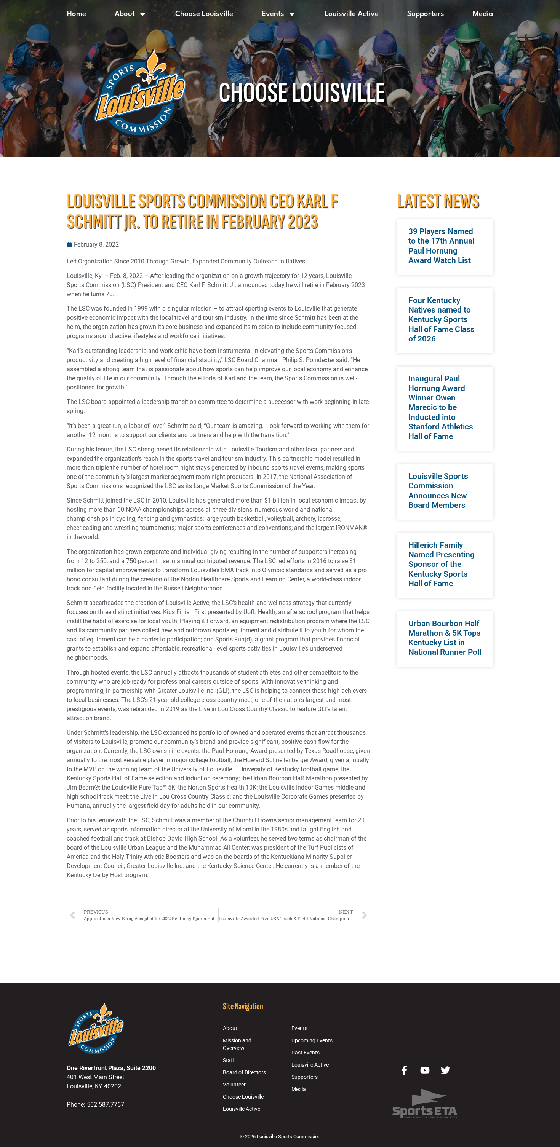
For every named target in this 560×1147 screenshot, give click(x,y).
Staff (229, 1060)
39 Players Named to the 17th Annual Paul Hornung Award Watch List (441, 246)
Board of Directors (244, 1072)
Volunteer (234, 1085)
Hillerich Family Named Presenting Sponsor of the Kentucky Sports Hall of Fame (441, 564)
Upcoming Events (312, 1040)
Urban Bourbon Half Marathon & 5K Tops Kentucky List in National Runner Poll (444, 638)
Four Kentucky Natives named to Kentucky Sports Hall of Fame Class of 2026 (441, 319)
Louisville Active (352, 14)
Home (76, 14)
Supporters (425, 14)
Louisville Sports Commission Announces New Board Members (438, 491)
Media (483, 14)
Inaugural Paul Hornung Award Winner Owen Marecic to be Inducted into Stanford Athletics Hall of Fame (440, 407)
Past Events (305, 1053)
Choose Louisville (204, 14)
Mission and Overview (237, 1044)
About (125, 14)
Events (273, 14)
